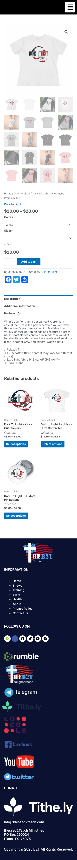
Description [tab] (12, 298)
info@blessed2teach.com (24, 822)
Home (7, 193)
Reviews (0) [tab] (12, 313)
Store (16, 594)
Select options (16, 444)
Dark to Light (22, 193)
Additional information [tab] (19, 306)
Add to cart (28, 261)
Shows (17, 585)
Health (17, 599)
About (17, 604)
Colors (8, 217)
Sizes (8, 230)
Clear (7, 244)
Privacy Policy (22, 608)
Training (18, 590)
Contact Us (20, 613)
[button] (70, 7)
